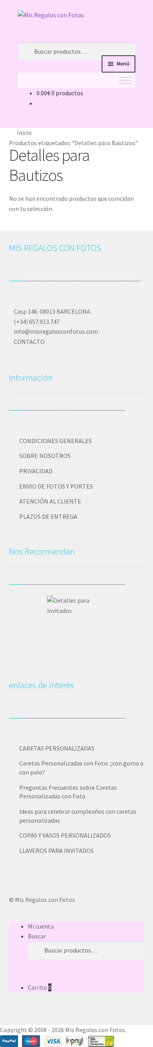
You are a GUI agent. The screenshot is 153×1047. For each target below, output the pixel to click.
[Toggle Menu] (125, 80)
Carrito (39, 987)
